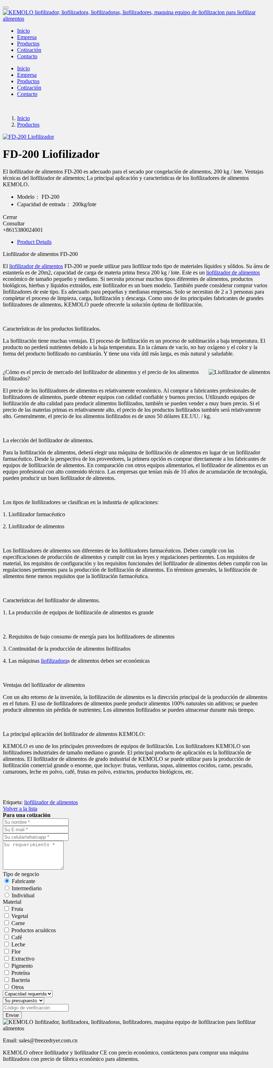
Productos (28, 44)
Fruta (17, 909)
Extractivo (22, 959)
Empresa (27, 37)
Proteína (20, 973)
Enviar (12, 1015)
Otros (17, 987)
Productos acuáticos (33, 930)
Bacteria (20, 980)
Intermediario (27, 888)
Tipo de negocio (21, 874)
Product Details (34, 242)
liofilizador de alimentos (36, 266)
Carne (18, 923)
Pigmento (22, 966)
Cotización (29, 50)
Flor (16, 952)
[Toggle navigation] (6, 8)
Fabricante (23, 881)
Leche (18, 944)
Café (16, 937)
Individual (23, 895)
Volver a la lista (20, 809)
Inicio (23, 31)
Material (12, 902)
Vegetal (19, 916)
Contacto (27, 56)
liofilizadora (54, 661)
